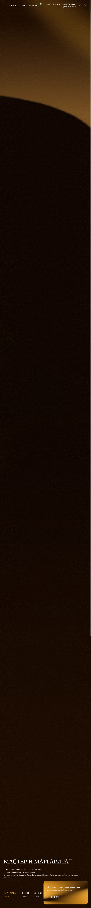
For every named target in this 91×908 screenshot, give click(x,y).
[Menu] (5, 5)
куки (70, 890)
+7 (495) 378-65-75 (68, 6)
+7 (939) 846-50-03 (68, 4)
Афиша (13, 5)
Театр (22, 5)
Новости (33, 5)
